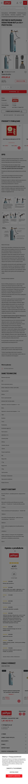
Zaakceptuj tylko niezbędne (14, 768)
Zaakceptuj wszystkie (14, 775)
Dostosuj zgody (14, 772)
